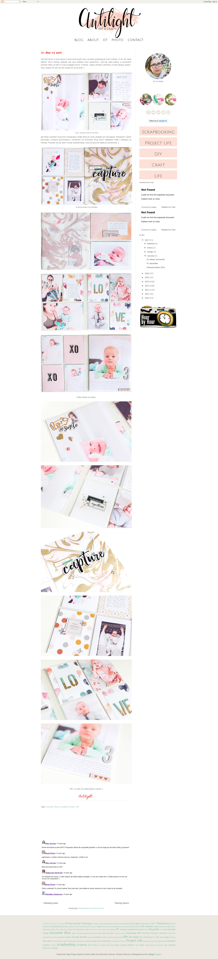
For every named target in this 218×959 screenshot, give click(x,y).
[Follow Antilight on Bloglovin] (158, 121)
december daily (151, 926)
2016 (147, 273)
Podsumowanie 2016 (156, 267)
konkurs (98, 937)
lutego (150, 251)
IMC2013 (155, 933)
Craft (158, 165)
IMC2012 (146, 933)
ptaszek (146, 941)
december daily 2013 (68, 929)
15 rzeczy (61, 924)
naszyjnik (72, 941)
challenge (105, 926)
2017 (147, 240)
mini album (47, 941)
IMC (139, 933)
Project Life (74, 806)
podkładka (114, 941)
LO (157, 936)
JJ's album (63, 806)
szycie (116, 945)
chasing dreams (115, 926)
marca (150, 247)
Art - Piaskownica (160, 923)
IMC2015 (171, 933)
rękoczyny (162, 941)
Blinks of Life (73, 926)
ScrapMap (81, 944)
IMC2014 (163, 933)
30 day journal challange (78, 923)
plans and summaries (101, 941)
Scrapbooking (158, 132)
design (112, 929)
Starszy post (121, 903)
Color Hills (134, 926)
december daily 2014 (85, 929)
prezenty (122, 941)
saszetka (53, 945)
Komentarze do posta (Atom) (91, 908)
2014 (147, 281)
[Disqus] (86, 868)
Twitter (158, 112)
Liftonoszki (148, 937)
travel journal (150, 945)
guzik (95, 933)
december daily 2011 (167, 926)
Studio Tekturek (106, 945)
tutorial (160, 945)
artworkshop (54, 926)
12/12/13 (54, 924)
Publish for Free (168, 207)
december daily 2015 (101, 929)
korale (104, 937)
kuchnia (115, 937)
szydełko (123, 945)
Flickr (153, 112)
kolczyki (91, 937)
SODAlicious (95, 945)
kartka (83, 936)
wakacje (171, 945)
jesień (60, 937)
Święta (131, 945)
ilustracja (131, 933)
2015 (147, 277)
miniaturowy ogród (60, 941)
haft (100, 933)
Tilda (136, 945)
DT (105, 40)
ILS (124, 933)
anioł (143, 923)
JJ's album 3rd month (156, 259)
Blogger (157, 954)
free (161, 929)
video (166, 945)
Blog (78, 40)
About (93, 40)
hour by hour (107, 933)
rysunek (46, 945)
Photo (118, 40)
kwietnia (151, 243)
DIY (158, 154)
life (125, 937)
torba (141, 945)
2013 (147, 285)
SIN (89, 945)
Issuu (154, 207)
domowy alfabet (127, 929)
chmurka (125, 926)
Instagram (163, 112)
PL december (152, 263)
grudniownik (87, 933)
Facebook (148, 112)
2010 (147, 298)
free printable (169, 929)
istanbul (54, 937)
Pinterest (168, 112)
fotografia (153, 929)
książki (109, 937)
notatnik (79, 941)
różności (170, 940)
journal (75, 936)
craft (142, 926)
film (146, 929)
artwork (46, 926)
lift (141, 937)
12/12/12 (46, 923)
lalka (121, 937)
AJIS (133, 923)
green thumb (77, 933)
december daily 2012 (51, 929)
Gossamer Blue (52, 806)
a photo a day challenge (101, 923)
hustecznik (118, 933)
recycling (153, 941)
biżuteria (64, 926)
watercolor (47, 948)
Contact (135, 40)
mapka (166, 937)
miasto (172, 937)
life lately (134, 936)
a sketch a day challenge (121, 923)
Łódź (161, 937)
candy (98, 926)
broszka (83, 926)
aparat (148, 923)
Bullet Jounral (91, 926)
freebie (46, 933)
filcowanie (139, 929)
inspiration (47, 937)
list (154, 937)
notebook (88, 941)
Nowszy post (51, 903)
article (172, 923)
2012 (147, 289)
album (138, 923)
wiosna (55, 948)
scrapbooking (66, 944)
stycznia (151, 255)
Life (158, 176)
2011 (147, 294)
